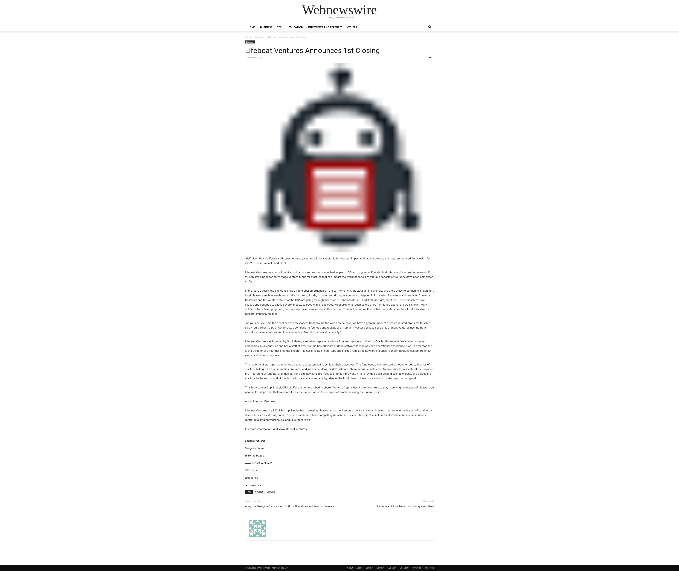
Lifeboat (259, 491)
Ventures (271, 491)
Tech (280, 27)
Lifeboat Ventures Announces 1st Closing (312, 50)
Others (352, 27)
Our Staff (391, 567)
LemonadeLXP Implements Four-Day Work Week (405, 506)
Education (295, 27)
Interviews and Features (325, 27)
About (350, 567)
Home (251, 27)
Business (266, 27)
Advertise (416, 567)
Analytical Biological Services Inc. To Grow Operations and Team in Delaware (289, 506)
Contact (369, 567)
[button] (429, 27)
